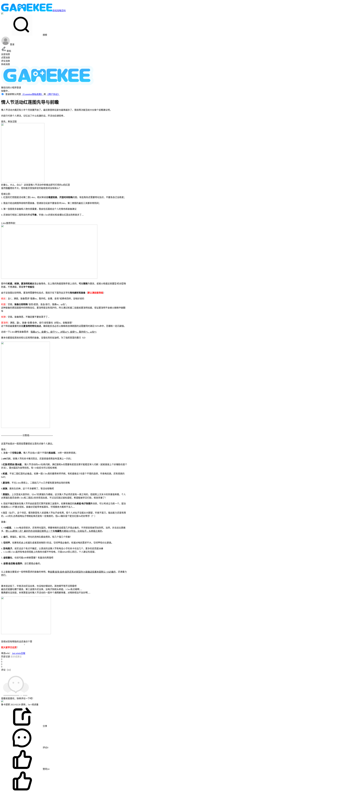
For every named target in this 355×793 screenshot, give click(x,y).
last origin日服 (18, 653)
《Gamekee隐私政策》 (32, 94)
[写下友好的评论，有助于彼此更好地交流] (64, 672)
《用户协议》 (53, 94)
